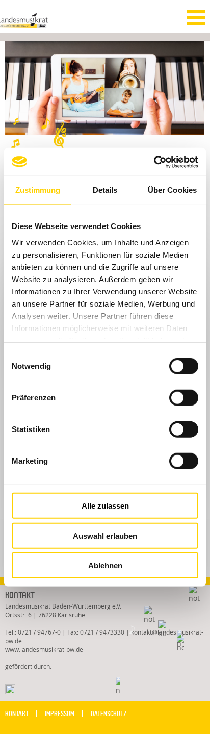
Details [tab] (105, 190)
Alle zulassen (105, 505)
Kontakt (17, 713)
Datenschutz (109, 713)
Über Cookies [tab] (172, 190)
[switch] (177, 397)
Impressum (59, 713)
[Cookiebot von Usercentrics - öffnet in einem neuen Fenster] (153, 161)
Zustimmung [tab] (38, 190)
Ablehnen (105, 565)
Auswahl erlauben (105, 535)
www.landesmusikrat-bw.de (44, 649)
